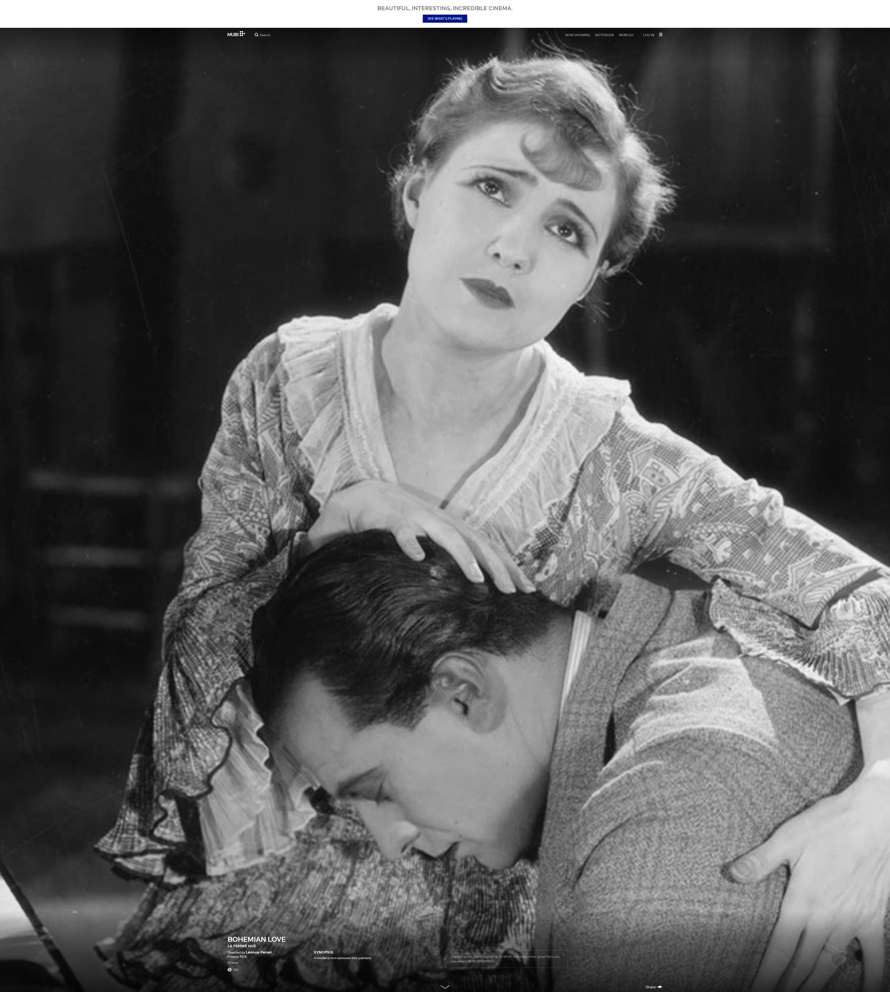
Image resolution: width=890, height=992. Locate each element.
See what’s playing (445, 18)
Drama (233, 962)
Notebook (604, 35)
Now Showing (577, 35)
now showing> (481, 961)
